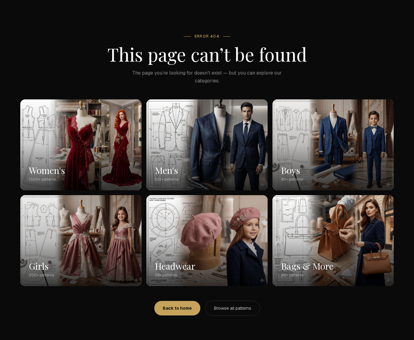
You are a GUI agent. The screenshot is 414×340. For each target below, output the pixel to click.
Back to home (177, 308)
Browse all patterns (232, 308)
